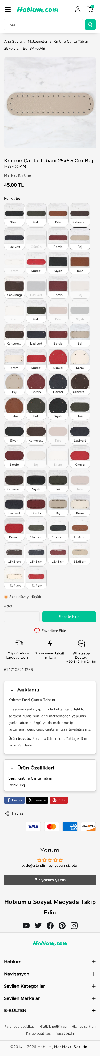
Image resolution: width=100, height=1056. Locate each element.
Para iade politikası (19, 1026)
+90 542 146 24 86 (81, 661)
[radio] (14, 214)
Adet (8, 606)
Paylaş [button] (17, 813)
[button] (8, 9)
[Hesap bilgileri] (78, 9)
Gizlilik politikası (53, 1026)
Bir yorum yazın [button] (50, 880)
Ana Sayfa (13, 41)
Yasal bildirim (67, 1033)
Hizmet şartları (83, 1026)
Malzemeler (37, 41)
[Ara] (90, 24)
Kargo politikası (39, 1033)
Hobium (45, 1046)
